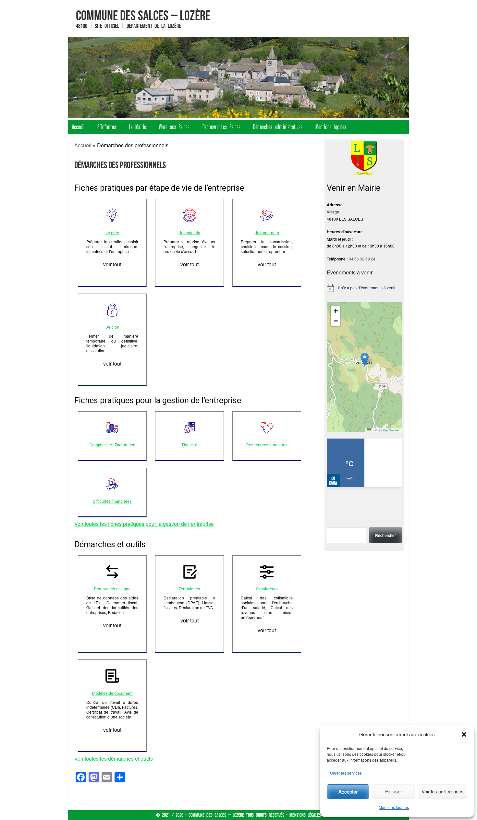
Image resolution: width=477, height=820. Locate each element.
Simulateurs (267, 589)
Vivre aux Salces (174, 126)
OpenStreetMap (391, 430)
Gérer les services (346, 773)
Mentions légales (394, 807)
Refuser (393, 791)
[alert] (364, 288)
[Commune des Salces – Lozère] (238, 77)
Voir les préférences (443, 791)
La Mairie (137, 126)
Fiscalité (189, 445)
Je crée (112, 233)
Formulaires (189, 589)
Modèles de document (112, 693)
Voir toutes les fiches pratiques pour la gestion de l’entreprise (144, 523)
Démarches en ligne (112, 589)
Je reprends (189, 233)
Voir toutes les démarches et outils (113, 758)
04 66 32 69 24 (362, 258)
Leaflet (375, 430)
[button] (464, 734)
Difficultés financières (112, 501)
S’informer (106, 126)
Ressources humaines (266, 445)
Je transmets (267, 233)
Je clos (112, 327)
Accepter (348, 791)
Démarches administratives (277, 126)
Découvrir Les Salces (221, 126)
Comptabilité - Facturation (112, 445)
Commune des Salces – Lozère (143, 15)
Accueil (78, 126)
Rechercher (385, 535)
